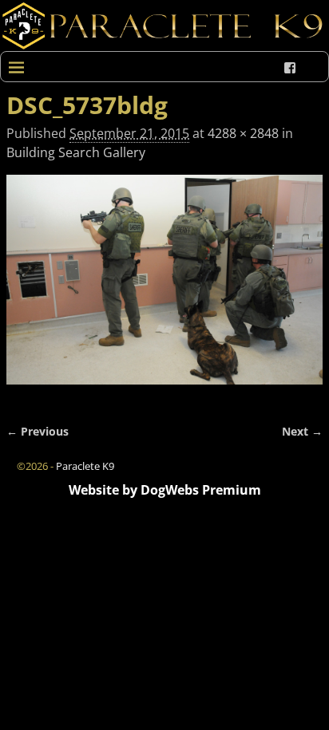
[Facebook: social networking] (289, 68)
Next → (302, 431)
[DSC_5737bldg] (164, 289)
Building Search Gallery (75, 152)
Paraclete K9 (85, 466)
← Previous (37, 431)
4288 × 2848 (243, 133)
